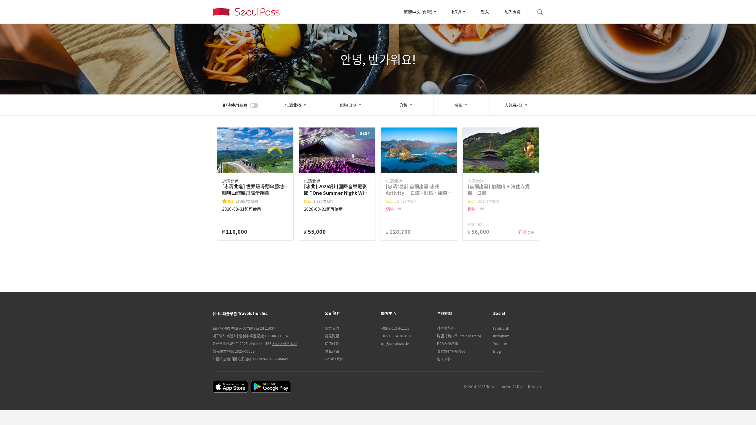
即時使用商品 (235, 105)
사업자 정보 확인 (284, 343)
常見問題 (332, 335)
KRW (457, 12)
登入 (485, 12)
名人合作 (444, 358)
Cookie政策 (334, 358)
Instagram (501, 335)
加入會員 (512, 12)
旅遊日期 (348, 105)
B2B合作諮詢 (447, 343)
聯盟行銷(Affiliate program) (459, 335)
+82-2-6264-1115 (395, 328)
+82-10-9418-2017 (396, 335)
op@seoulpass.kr (395, 343)
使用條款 (332, 343)
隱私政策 (332, 351)
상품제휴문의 (447, 328)
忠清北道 (293, 105)
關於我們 (332, 328)
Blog (497, 351)
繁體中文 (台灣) (418, 12)
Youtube (500, 343)
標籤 (458, 105)
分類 (403, 105)
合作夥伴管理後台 (451, 351)
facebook (501, 328)
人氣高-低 (513, 105)
